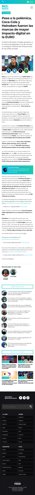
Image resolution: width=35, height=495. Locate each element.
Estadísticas (5, 434)
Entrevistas (5, 431)
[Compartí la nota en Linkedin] (14, 71)
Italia (20, 431)
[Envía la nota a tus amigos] (26, 71)
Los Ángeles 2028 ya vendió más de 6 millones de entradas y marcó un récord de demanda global (9, 382)
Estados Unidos (22, 424)
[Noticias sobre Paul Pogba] (13, 272)
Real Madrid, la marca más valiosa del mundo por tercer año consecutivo (25, 366)
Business (21, 453)
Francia (20, 441)
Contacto (4, 441)
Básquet (4, 453)
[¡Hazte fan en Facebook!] (20, 397)
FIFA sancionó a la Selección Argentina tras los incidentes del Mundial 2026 (25, 382)
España (20, 427)
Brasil (20, 438)
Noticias (4, 420)
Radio (3, 427)
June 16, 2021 (25, 242)
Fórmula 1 (21, 470)
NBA (20, 460)
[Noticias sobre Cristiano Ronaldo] (5, 273)
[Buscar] (3, 2)
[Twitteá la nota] (20, 71)
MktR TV (4, 424)
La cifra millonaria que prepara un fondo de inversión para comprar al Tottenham (19, 325)
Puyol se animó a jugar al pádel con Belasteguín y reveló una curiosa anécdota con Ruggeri (19, 312)
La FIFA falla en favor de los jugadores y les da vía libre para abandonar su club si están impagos (20, 293)
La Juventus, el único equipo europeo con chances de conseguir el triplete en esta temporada (20, 299)
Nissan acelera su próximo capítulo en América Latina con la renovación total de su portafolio (9, 366)
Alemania (21, 434)
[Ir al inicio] (5, 7)
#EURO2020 (9, 203)
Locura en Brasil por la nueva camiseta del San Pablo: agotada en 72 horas (20, 331)
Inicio (3, 417)
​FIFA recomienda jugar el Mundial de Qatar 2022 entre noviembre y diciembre (19, 345)
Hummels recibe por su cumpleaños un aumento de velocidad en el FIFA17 (20, 306)
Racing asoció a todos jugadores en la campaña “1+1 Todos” (19, 338)
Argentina (21, 417)
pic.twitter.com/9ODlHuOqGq (17, 252)
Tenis (3, 456)
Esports (4, 463)
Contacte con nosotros (17, 490)
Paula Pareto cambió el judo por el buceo (19, 318)
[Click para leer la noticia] (4, 293)
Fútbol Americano (6, 467)
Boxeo (4, 470)
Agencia (4, 438)
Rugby (4, 474)
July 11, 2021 (23, 206)
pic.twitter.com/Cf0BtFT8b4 (22, 203)
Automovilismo (6, 460)
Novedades (6, 13)
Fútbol (4, 449)
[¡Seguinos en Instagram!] (27, 397)
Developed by (11, 483)
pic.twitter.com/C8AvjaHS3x (10, 239)
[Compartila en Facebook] (8, 71)
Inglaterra (21, 420)
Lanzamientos (22, 456)
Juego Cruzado (22, 474)
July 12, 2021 (28, 255)
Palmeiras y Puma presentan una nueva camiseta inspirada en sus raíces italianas (18, 170)
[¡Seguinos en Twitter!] (24, 397)
